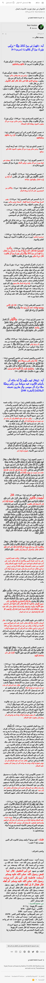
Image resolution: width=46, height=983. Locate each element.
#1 (2, 34)
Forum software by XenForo (26, 966)
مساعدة (7, 976)
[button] (42, 3)
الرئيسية (41, 980)
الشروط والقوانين (31, 976)
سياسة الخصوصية (18, 976)
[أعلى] (36, 980)
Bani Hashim (39, 12)
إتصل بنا (41, 976)
